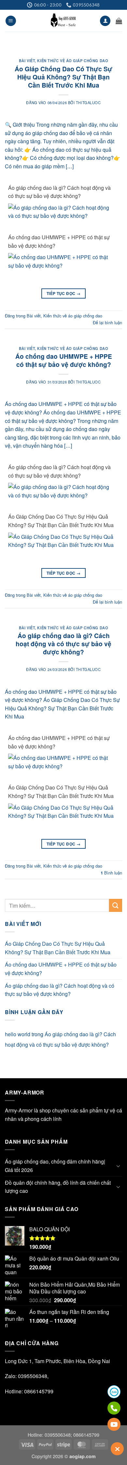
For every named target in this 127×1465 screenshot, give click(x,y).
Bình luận (111, 873)
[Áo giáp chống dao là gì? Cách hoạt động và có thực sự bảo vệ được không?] (61, 211)
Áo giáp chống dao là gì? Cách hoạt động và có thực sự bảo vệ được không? (59, 192)
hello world (17, 1034)
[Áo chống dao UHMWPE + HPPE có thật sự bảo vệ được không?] (61, 260)
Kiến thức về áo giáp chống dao (72, 60)
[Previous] (15, 47)
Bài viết (27, 60)
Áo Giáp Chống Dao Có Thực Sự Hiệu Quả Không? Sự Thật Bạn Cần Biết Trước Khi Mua (63, 77)
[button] (11, 21)
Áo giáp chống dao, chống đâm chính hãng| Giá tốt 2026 (55, 1166)
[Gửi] (115, 905)
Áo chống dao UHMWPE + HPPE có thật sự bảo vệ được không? (59, 241)
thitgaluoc (88, 102)
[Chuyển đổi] (118, 1166)
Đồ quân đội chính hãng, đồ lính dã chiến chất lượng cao (58, 1187)
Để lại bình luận (107, 322)
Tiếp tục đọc (63, 293)
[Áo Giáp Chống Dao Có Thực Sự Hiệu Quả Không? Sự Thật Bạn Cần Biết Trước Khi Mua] (61, 540)
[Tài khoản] (105, 21)
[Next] (112, 47)
